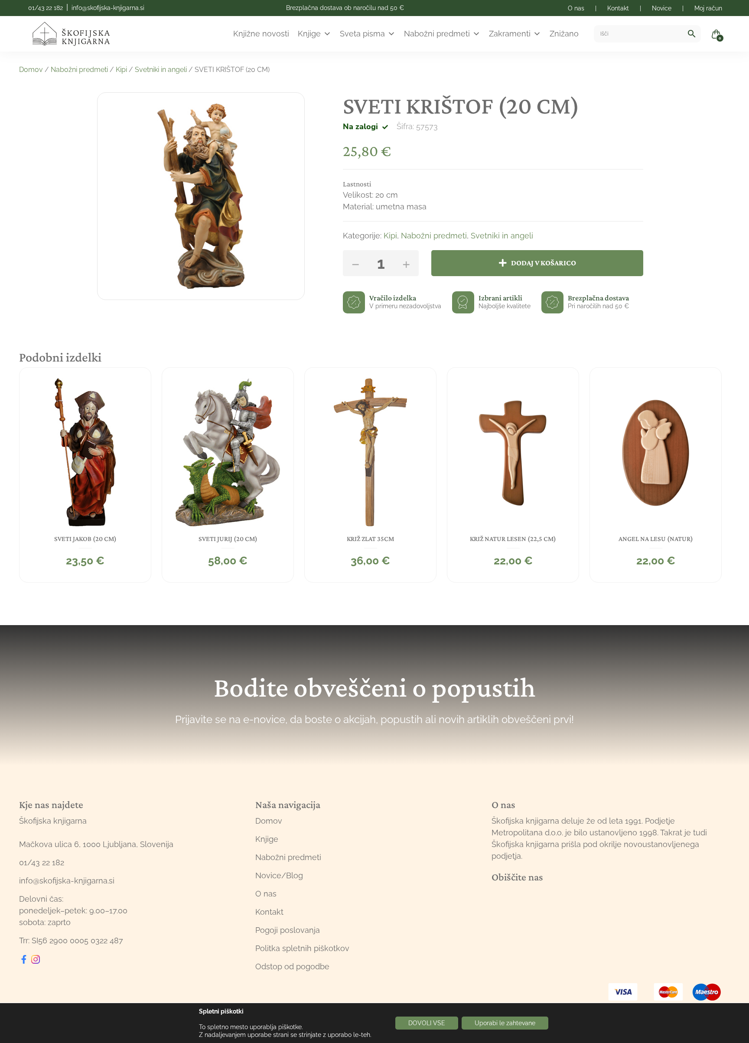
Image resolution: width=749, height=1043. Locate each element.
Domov (31, 69)
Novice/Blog (279, 875)
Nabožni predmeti (437, 33)
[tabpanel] (85, 475)
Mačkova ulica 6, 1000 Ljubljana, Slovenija (96, 844)
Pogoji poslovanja (287, 930)
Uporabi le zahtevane (505, 1023)
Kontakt (269, 911)
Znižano (564, 33)
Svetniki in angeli (161, 69)
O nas (266, 893)
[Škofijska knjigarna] (76, 33)
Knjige (309, 33)
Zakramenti (510, 33)
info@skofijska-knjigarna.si (108, 7)
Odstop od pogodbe (292, 966)
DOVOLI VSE (426, 1023)
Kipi (121, 69)
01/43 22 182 (45, 7)
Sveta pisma (362, 33)
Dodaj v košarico (543, 262)
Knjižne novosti (261, 33)
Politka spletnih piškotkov (302, 948)
